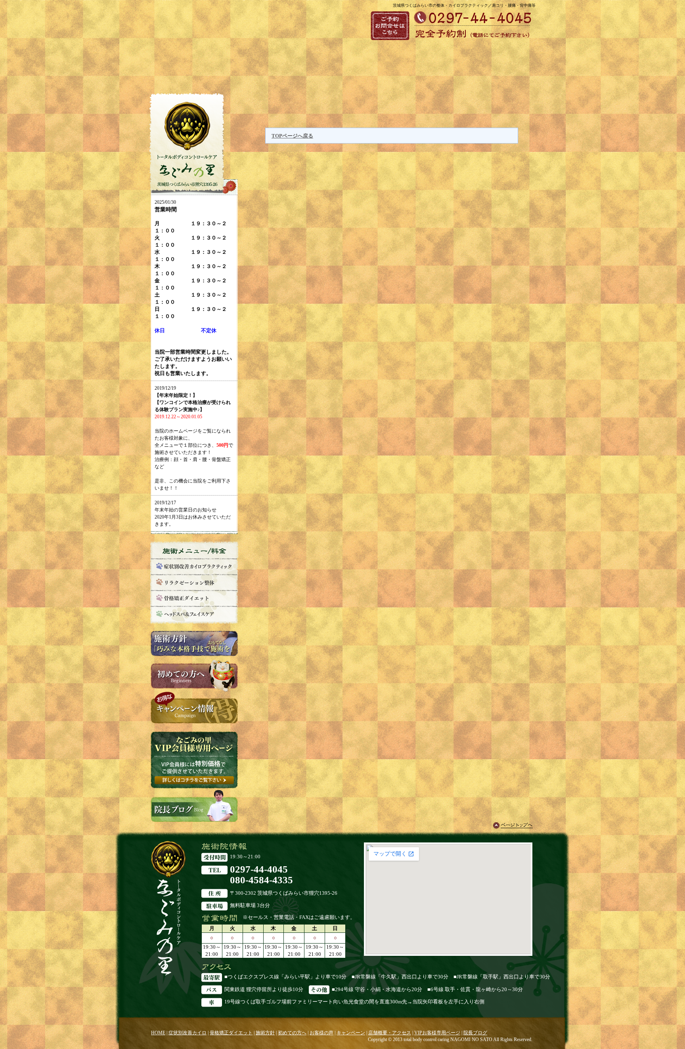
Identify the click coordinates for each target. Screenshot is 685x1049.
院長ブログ (475, 1033)
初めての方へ (292, 1033)
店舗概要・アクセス (389, 1033)
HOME (158, 1033)
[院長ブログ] (194, 818)
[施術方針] (194, 656)
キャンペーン (351, 1033)
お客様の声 (321, 1033)
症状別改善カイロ (187, 1033)
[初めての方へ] (194, 688)
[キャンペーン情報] (194, 720)
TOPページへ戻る (292, 136)
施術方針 (265, 1033)
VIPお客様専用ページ (437, 1033)
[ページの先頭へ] (513, 825)
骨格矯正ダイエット (231, 1033)
